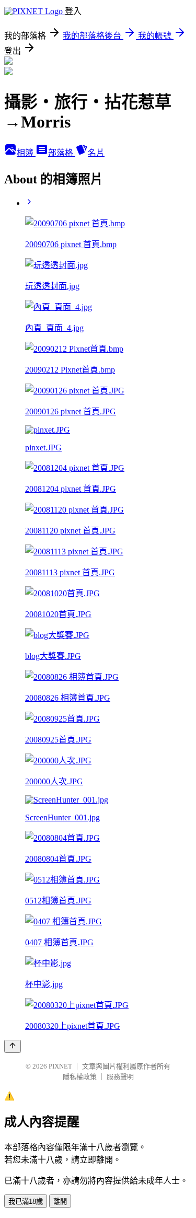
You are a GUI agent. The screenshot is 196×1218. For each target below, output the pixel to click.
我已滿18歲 (25, 1201)
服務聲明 (120, 1077)
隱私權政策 (80, 1077)
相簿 (26, 152)
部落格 (61, 152)
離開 (60, 1201)
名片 (96, 152)
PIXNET (60, 1066)
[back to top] (12, 1046)
